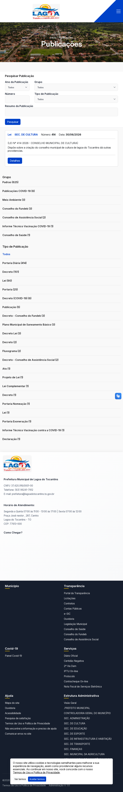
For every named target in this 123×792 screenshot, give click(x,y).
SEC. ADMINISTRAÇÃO (77, 718)
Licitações (69, 598)
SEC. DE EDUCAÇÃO (75, 728)
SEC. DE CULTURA (74, 723)
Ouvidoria (69, 618)
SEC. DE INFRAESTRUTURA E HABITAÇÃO (88, 738)
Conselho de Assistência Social (81, 639)
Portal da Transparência (77, 593)
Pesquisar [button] (12, 121)
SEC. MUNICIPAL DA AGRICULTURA (84, 754)
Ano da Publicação (16, 82)
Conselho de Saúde (75, 629)
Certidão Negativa (74, 660)
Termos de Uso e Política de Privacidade (27, 723)
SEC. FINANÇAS (73, 749)
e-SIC (67, 613)
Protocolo (69, 676)
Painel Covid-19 (13, 655)
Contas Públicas (73, 608)
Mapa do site (12, 702)
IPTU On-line (71, 671)
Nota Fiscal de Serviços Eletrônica (83, 686)
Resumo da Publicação (19, 106)
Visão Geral (70, 702)
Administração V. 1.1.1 (59, 785)
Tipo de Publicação (46, 93)
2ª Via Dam (70, 666)
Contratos (69, 603)
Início (53, 37)
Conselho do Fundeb (75, 634)
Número (10, 93)
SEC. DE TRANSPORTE (77, 743)
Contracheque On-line (76, 681)
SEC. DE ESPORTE (74, 733)
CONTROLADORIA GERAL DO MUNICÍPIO (87, 713)
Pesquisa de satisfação (18, 718)
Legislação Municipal (75, 624)
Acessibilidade (13, 713)
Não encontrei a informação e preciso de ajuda (31, 728)
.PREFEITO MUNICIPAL (77, 708)
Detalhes (15, 160)
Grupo (38, 82)
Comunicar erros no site (18, 733)
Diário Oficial (71, 655)
